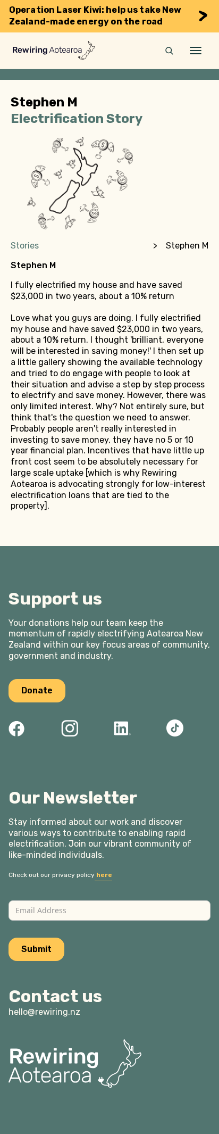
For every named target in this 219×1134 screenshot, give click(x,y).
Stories (25, 246)
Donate (37, 690)
